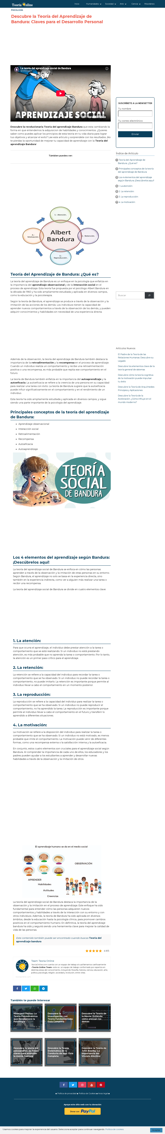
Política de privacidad (66, 1093)
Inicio (77, 4)
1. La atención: (125, 186)
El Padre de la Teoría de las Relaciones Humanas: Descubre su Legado (136, 357)
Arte (122, 4)
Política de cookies (114, 1129)
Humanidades (92, 4)
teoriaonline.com (23, 977)
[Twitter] (73, 1085)
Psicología (17, 10)
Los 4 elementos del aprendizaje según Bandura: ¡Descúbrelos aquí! (136, 179)
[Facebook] (64, 1085)
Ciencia (134, 4)
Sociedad (109, 4)
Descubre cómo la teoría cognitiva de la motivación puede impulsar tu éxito (135, 378)
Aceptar (156, 1130)
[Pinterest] (101, 1085)
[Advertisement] (60, 45)
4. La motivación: (126, 202)
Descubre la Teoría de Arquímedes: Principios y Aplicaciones (136, 388)
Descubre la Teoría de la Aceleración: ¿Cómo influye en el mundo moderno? (134, 398)
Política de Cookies (87, 1093)
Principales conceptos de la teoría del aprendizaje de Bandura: (136, 170)
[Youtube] (91, 1085)
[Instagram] (82, 1085)
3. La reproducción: (128, 196)
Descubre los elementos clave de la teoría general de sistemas (136, 368)
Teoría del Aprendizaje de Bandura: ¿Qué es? (131, 162)
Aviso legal (103, 1093)
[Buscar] (149, 295)
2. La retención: (126, 191)
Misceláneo (149, 4)
